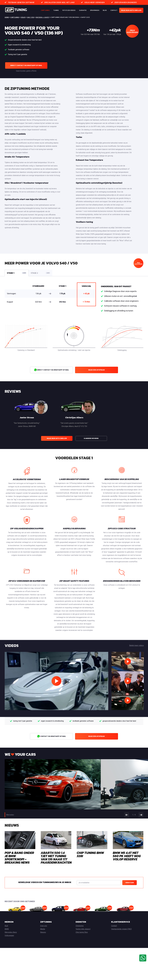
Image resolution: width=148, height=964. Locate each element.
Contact (113, 10)
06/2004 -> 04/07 (42, 17)
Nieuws (43, 932)
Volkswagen (9, 935)
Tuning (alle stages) (83, 929)
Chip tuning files (82, 932)
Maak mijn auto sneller (131, 10)
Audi (6, 926)
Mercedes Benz (11, 932)
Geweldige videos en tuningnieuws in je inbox (44, 882)
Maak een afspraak (96, 370)
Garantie (82, 10)
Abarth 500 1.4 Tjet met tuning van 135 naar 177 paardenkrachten (56, 857)
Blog (105, 10)
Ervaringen (94, 10)
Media (42, 929)
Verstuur (129, 882)
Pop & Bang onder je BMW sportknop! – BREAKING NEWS (19, 857)
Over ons (43, 926)
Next (140, 814)
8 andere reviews (91, 438)
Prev (126, 814)
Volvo (23, 17)
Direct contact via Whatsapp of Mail (26, 65)
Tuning (56, 10)
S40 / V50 (30, 17)
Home (7, 17)
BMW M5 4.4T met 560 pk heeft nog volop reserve (127, 856)
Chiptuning (45, 10)
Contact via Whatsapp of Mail (53, 736)
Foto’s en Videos (68, 10)
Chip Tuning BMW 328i (90, 854)
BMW (7, 929)
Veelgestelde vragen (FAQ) (121, 929)
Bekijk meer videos (136, 645)
